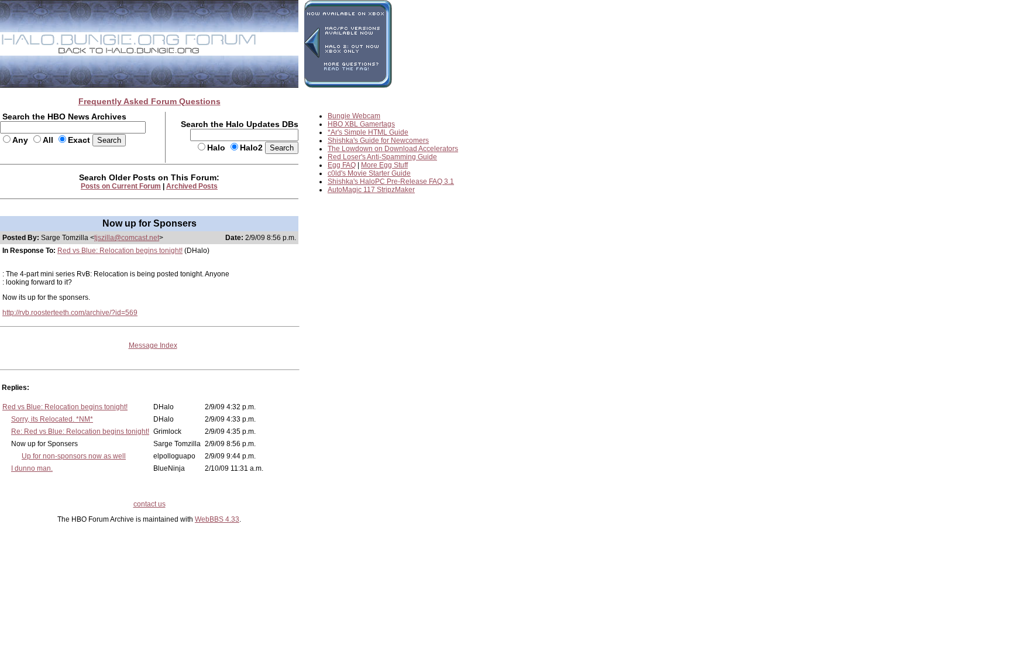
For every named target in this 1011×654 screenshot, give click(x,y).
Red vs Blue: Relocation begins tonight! (120, 250)
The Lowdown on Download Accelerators (393, 149)
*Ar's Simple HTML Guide (368, 132)
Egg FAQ (342, 165)
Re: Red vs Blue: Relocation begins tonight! (80, 431)
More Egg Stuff (384, 165)
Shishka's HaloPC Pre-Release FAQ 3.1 (391, 181)
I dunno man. (32, 468)
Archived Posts (192, 186)
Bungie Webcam (354, 116)
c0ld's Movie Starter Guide (369, 173)
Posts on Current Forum (121, 186)
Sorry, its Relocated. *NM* (52, 419)
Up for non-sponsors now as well (74, 456)
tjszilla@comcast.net (126, 238)
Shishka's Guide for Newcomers (378, 140)
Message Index (153, 345)
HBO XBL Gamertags (361, 124)
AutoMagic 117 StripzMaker (371, 190)
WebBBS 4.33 (217, 519)
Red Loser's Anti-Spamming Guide (382, 157)
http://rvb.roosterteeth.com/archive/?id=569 (69, 313)
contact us (149, 504)
